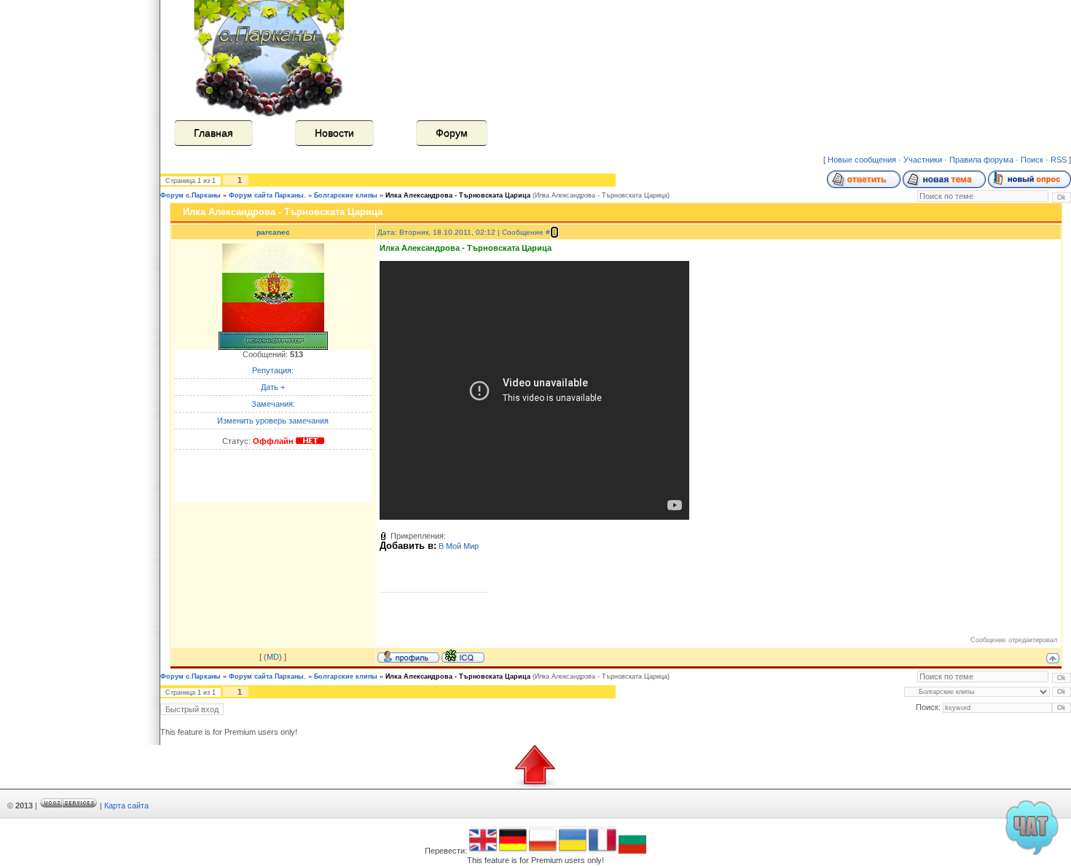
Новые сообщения (862, 159)
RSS (1059, 159)
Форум (452, 133)
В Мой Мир (459, 546)
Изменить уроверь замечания (273, 420)
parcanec (273, 232)
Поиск (1032, 159)
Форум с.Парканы (190, 195)
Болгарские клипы (345, 195)
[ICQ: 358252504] (463, 656)
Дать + (273, 387)
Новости (334, 133)
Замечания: (273, 403)
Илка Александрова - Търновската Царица (457, 195)
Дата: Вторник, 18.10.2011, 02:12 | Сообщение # (464, 232)
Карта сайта (126, 805)
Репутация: (273, 370)
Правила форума (981, 159)
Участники (922, 159)
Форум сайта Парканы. (267, 195)
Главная (213, 133)
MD (273, 656)
